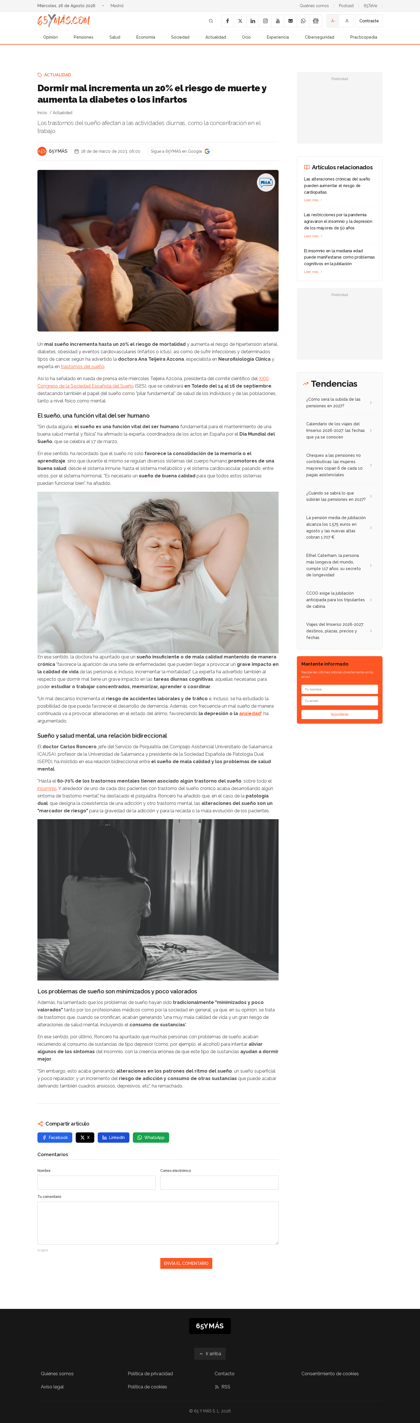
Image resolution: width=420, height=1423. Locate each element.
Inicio (42, 112)
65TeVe (370, 5)
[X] (240, 21)
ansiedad (250, 713)
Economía (145, 37)
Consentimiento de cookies (330, 1373)
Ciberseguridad (319, 37)
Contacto (225, 1373)
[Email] (290, 21)
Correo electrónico (175, 1171)
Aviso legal (52, 1387)
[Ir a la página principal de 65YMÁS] (63, 21)
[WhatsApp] (303, 21)
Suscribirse (340, 715)
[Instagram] (265, 21)
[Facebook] (227, 21)
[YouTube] (277, 21)
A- (333, 21)
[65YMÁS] (42, 151)
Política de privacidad (150, 1373)
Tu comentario (49, 1197)
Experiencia (278, 37)
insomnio (47, 788)
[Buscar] (211, 21)
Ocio (246, 37)
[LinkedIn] (252, 21)
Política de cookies (147, 1387)
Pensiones (83, 37)
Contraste (369, 21)
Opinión (50, 37)
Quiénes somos (314, 5)
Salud (114, 37)
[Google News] (315, 21)
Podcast (346, 5)
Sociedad (180, 37)
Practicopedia (363, 37)
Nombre (44, 1171)
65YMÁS (58, 151)
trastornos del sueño (82, 366)
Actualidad (215, 37)
